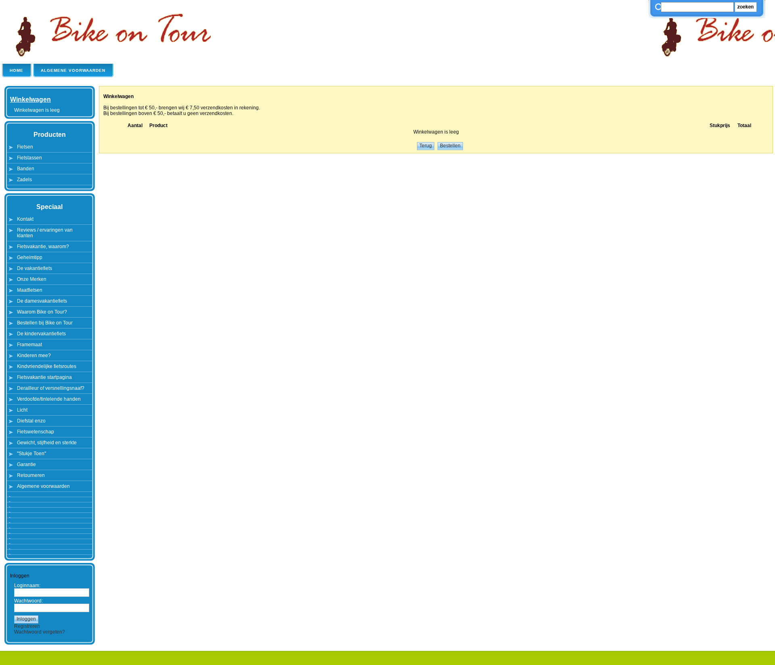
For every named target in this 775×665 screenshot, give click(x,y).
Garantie (26, 464)
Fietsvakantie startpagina (44, 377)
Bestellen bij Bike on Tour (45, 323)
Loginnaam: (27, 585)
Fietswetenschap (35, 432)
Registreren (27, 626)
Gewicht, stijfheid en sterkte (47, 442)
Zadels (24, 179)
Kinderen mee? (34, 355)
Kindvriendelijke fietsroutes (46, 366)
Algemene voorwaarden (43, 486)
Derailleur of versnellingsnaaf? (50, 388)
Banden (25, 168)
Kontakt (25, 219)
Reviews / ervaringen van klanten (45, 232)
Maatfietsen (29, 290)
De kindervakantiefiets (41, 334)
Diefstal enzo (31, 421)
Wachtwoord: (28, 601)
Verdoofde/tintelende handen (49, 399)
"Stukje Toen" (31, 453)
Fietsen (25, 147)
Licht (22, 410)
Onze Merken (31, 279)
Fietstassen (29, 158)
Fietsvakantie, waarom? (43, 246)
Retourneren (31, 475)
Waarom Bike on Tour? (42, 312)
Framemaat (29, 344)
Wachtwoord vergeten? (39, 632)
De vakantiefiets (34, 268)
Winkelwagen (30, 99)
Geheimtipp (29, 257)
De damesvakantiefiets (42, 301)
